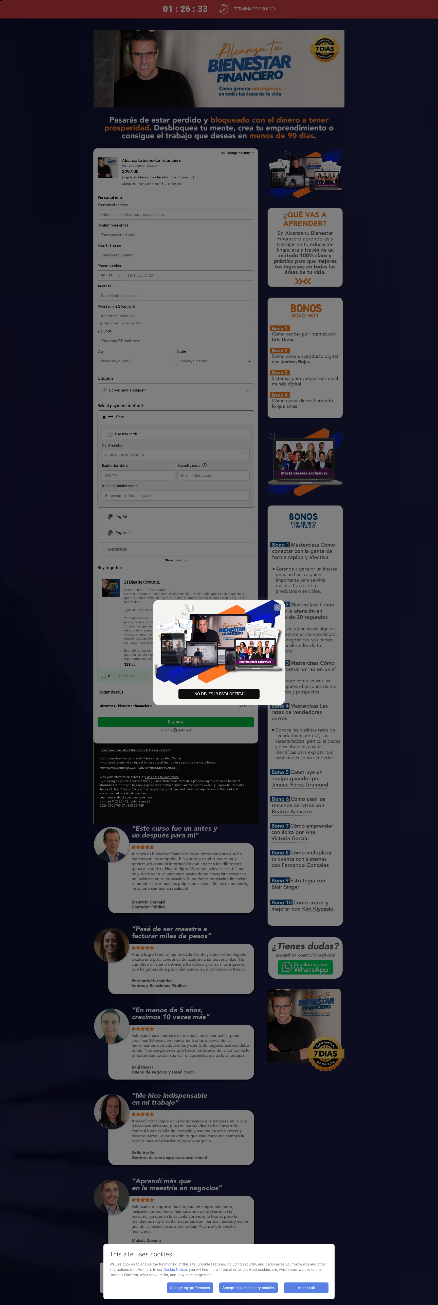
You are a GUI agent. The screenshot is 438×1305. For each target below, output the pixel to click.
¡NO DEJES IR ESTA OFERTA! (219, 694)
